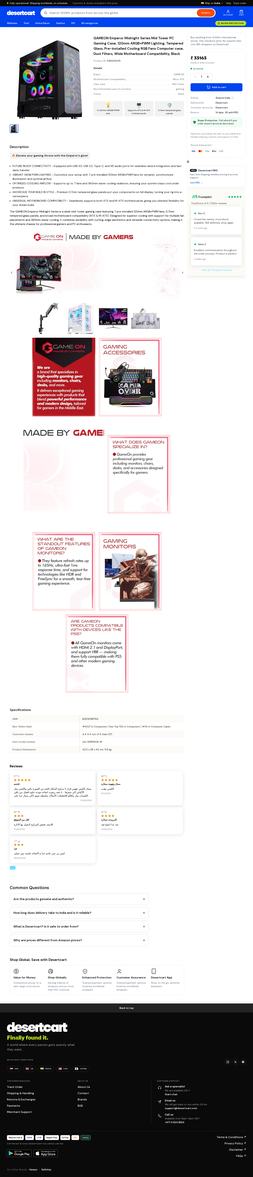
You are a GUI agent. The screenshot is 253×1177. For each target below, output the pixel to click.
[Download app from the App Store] (45, 1153)
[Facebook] (243, 1062)
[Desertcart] (21, 13)
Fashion (60, 23)
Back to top (126, 1008)
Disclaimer (237, 1149)
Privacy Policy (235, 1143)
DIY (73, 23)
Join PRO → (196, 183)
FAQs (241, 1156)
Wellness (12, 23)
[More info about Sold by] (232, 97)
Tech (26, 23)
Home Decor (42, 23)
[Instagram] (228, 1062)
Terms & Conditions (231, 1137)
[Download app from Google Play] (19, 1153)
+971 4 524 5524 (174, 1122)
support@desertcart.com (181, 1108)
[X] (235, 1062)
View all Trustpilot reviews (216, 270)
